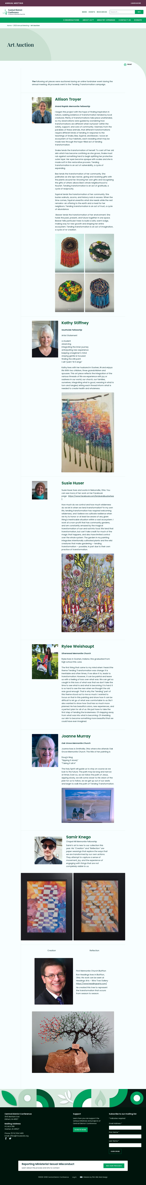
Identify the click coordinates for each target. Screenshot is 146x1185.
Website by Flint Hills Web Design (95, 1177)
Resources (102, 12)
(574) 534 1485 (17, 1133)
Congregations (71, 20)
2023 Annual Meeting (21, 25)
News (84, 12)
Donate (138, 20)
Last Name (114, 1141)
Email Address (115, 1123)
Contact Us (125, 20)
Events (92, 12)
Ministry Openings (106, 20)
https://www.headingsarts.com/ (91, 983)
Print (129, 64)
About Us (87, 20)
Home (9, 25)
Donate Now (80, 1130)
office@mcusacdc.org (19, 1136)
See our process (114, 1166)
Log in (74, 1177)
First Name (114, 1132)
